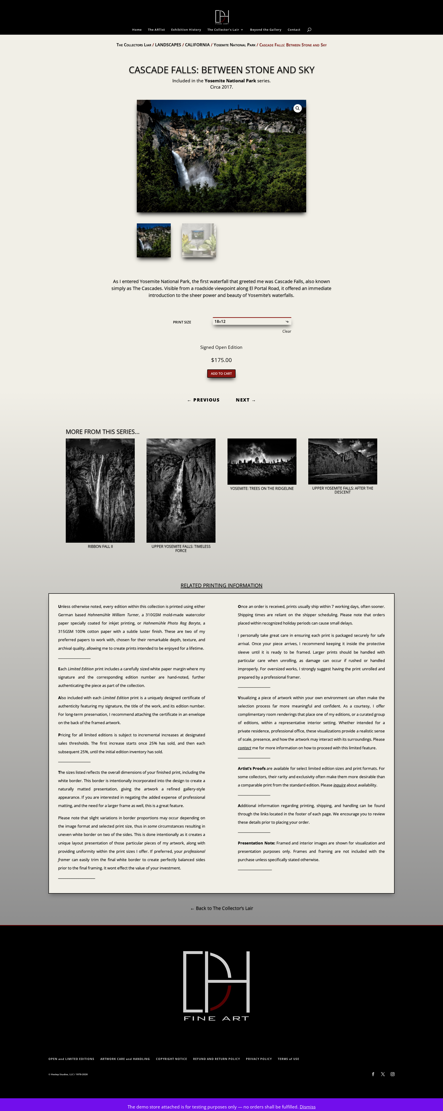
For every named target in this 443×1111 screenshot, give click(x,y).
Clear (286, 331)
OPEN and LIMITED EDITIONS (71, 1059)
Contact (294, 30)
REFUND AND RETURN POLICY (216, 1059)
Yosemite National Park (234, 44)
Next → (246, 400)
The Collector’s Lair (223, 30)
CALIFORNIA (197, 44)
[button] (297, 108)
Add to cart (221, 373)
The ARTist (156, 30)
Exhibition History (186, 30)
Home (137, 30)
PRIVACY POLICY (259, 1059)
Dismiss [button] (308, 1107)
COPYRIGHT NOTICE (171, 1059)
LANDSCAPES (168, 44)
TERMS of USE (288, 1059)
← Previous (203, 400)
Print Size (182, 322)
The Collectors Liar (134, 44)
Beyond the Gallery (265, 30)
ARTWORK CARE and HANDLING (125, 1059)
